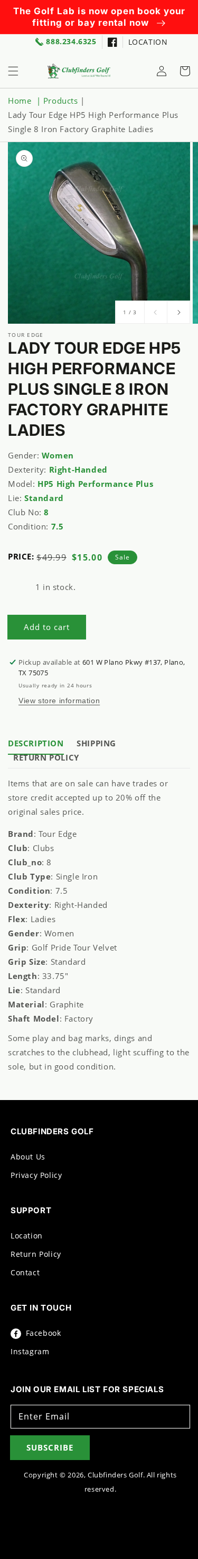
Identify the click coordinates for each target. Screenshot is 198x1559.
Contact (25, 1272)
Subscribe (49, 1447)
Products (60, 100)
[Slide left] (155, 312)
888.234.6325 (71, 42)
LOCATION (148, 42)
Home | (25, 100)
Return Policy (36, 1254)
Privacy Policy (36, 1175)
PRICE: (21, 556)
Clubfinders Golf (115, 1475)
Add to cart (47, 627)
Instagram (30, 1351)
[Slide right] (178, 312)
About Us (28, 1157)
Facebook (42, 1333)
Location (27, 1236)
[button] (13, 71)
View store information (59, 700)
